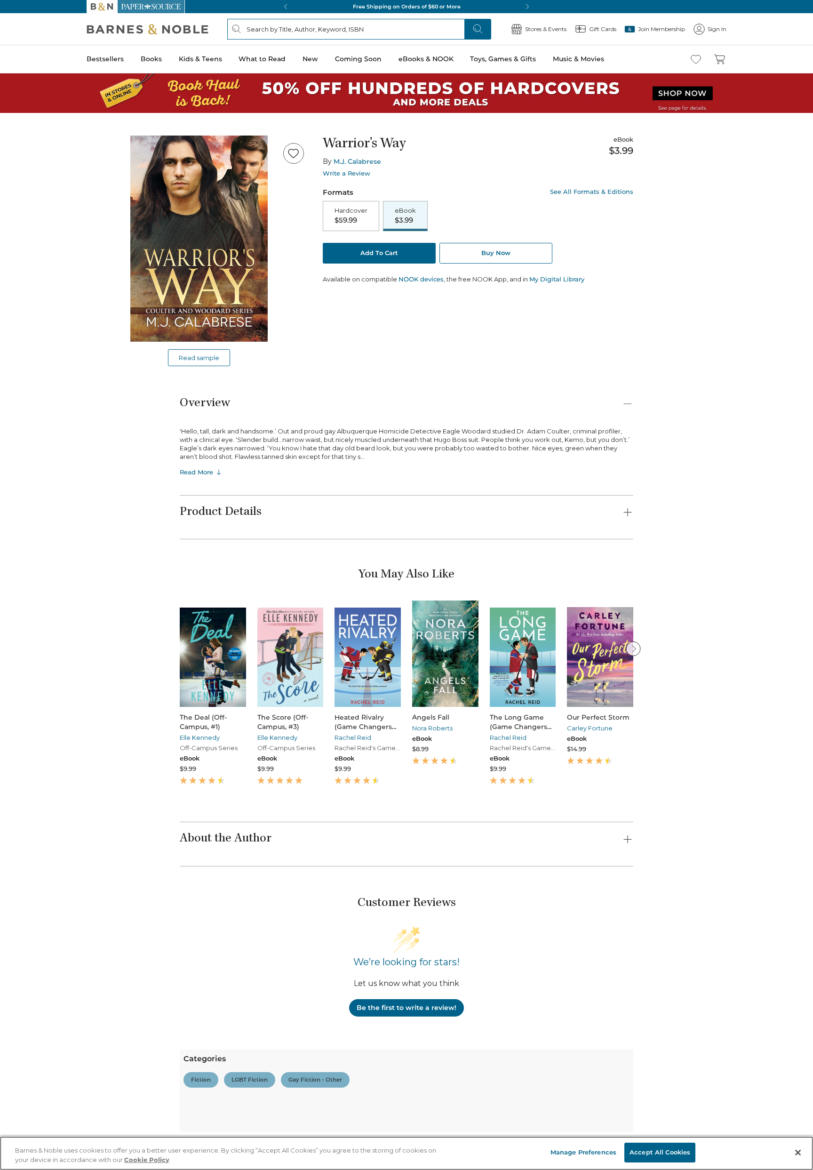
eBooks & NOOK (426, 59)
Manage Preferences (583, 1152)
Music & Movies (578, 59)
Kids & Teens (200, 59)
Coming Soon (358, 59)
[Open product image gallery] (199, 239)
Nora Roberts (432, 728)
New (310, 59)
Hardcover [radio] (351, 215)
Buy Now (495, 252)
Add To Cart (379, 252)
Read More (196, 472)
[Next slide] (633, 648)
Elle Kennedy (200, 737)
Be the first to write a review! (406, 1007)
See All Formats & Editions (591, 191)
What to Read (262, 59)
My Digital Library (556, 279)
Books (151, 59)
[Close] (798, 1152)
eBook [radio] (405, 215)
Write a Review (346, 173)
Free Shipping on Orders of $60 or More (407, 6)
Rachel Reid (353, 737)
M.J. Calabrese (357, 161)
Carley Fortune (590, 728)
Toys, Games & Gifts (503, 59)
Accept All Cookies (660, 1152)
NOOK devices (421, 279)
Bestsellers (105, 59)
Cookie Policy (146, 1159)
